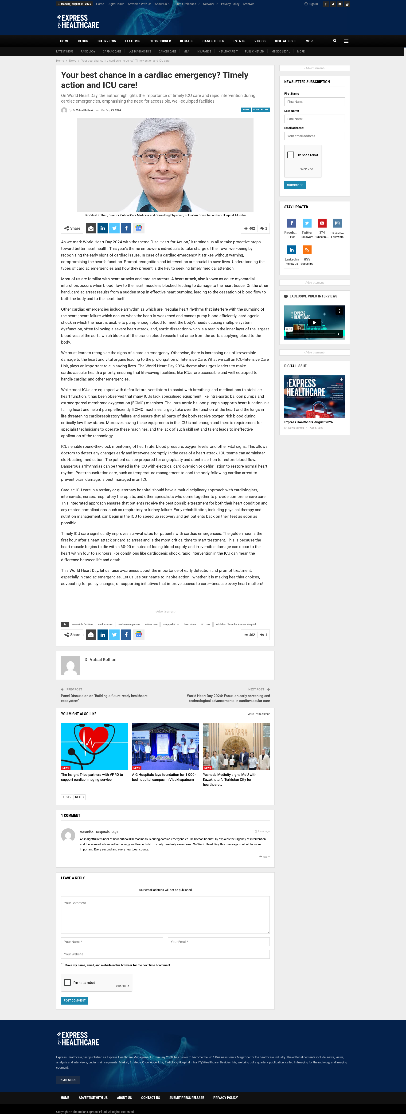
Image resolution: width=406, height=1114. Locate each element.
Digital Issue (116, 4)
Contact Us (150, 1098)
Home (100, 4)
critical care (151, 624)
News (246, 109)
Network (208, 4)
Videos (259, 41)
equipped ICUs (171, 624)
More (300, 51)
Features (133, 41)
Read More (68, 1080)
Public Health (254, 51)
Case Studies (213, 41)
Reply (266, 856)
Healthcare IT (228, 51)
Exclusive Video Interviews (313, 296)
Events (239, 41)
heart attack (190, 624)
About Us (161, 4)
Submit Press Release (186, 1098)
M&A (186, 51)
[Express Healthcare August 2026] (314, 396)
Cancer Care (167, 51)
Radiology (88, 51)
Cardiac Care (112, 51)
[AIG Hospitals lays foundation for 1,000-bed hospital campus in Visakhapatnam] (165, 746)
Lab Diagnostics (140, 51)
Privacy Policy (230, 4)
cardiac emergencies (129, 624)
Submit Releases (185, 4)
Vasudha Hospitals (95, 832)
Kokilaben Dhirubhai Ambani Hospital (236, 624)
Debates (186, 41)
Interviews (107, 41)
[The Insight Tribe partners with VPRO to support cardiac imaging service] (94, 746)
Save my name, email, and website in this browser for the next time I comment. (118, 965)
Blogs (83, 41)
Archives (248, 4)
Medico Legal (281, 51)
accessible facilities (82, 624)
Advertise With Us (139, 4)
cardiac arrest (105, 624)
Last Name (291, 110)
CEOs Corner (160, 41)
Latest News (65, 51)
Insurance (204, 51)
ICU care (205, 624)
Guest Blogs (260, 109)
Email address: (294, 128)
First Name (291, 93)
